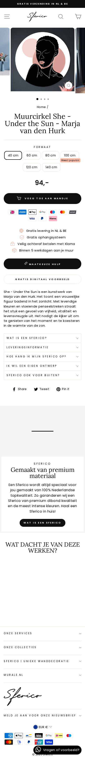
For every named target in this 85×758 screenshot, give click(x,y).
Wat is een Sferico (42, 522)
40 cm (13, 155)
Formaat (42, 147)
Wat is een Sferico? (27, 338)
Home (41, 107)
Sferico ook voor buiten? (33, 375)
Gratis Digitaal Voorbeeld (42, 279)
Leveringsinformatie (28, 347)
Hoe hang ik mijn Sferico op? (37, 356)
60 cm (32, 155)
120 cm (31, 167)
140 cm (51, 167)
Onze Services (18, 633)
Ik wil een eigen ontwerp (32, 366)
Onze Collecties (20, 647)
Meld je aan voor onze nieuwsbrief (40, 715)
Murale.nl (14, 675)
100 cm (69, 155)
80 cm (50, 155)
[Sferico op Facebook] (69, 16)
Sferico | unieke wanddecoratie (36, 661)
